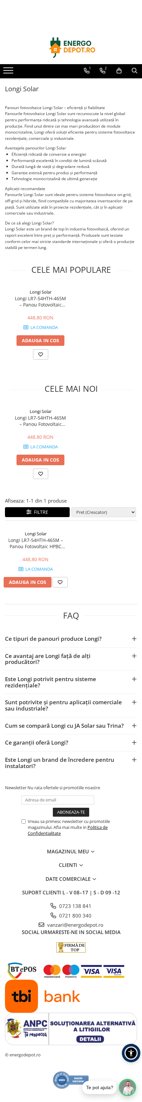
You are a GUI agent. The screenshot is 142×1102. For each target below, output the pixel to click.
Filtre (39, 512)
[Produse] (9, 72)
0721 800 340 (74, 915)
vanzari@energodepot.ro (74, 924)
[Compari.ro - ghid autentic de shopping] (71, 1080)
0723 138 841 (74, 906)
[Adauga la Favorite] (40, 354)
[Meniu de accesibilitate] (131, 1053)
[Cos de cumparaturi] (119, 70)
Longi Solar (41, 292)
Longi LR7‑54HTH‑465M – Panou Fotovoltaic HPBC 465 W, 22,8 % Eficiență (40, 301)
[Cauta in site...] (134, 70)
